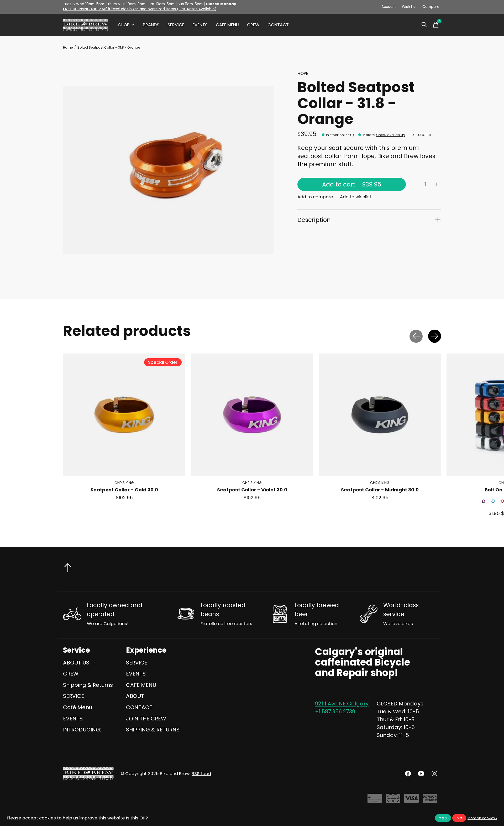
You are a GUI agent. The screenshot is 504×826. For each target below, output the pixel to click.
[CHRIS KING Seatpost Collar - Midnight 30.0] (380, 415)
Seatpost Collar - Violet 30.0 (252, 490)
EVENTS (200, 25)
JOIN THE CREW (146, 718)
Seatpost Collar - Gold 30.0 (124, 490)
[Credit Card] (375, 800)
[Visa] (411, 800)
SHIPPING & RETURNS (153, 729)
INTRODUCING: (82, 729)
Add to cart (351, 184)
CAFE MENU (227, 25)
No (459, 818)
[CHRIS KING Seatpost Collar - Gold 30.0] (124, 415)
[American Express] (430, 800)
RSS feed (201, 774)
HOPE (302, 73)
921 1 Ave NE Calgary (342, 703)
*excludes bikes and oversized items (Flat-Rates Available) (139, 9)
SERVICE (175, 25)
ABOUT (135, 696)
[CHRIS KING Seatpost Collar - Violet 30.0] (252, 415)
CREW (253, 25)
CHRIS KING (124, 483)
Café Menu (77, 707)
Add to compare (315, 197)
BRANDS (151, 25)
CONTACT (278, 25)
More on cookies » (482, 818)
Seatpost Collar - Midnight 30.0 (380, 490)
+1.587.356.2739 (335, 711)
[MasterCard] (393, 800)
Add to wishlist (355, 197)
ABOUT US (76, 662)
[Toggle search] (424, 24)
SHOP (123, 25)
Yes (443, 818)
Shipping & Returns (88, 685)
